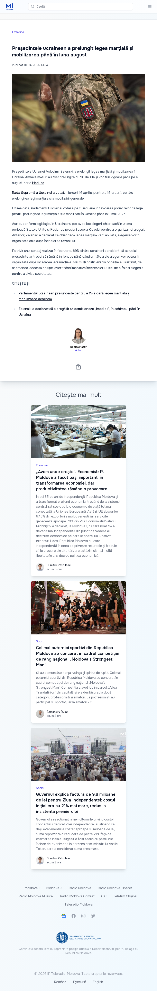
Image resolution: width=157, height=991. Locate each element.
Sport (40, 641)
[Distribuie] (78, 366)
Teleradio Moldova (78, 904)
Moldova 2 (54, 888)
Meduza (38, 183)
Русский (79, 982)
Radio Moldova (80, 888)
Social (40, 788)
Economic (42, 465)
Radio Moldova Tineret (115, 888)
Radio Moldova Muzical (36, 896)
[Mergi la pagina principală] (9, 6)
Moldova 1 (32, 888)
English (98, 982)
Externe (18, 32)
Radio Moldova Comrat (77, 896)
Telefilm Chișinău (125, 896)
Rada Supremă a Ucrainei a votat (38, 193)
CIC (104, 896)
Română (60, 982)
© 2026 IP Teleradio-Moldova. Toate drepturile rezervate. (78, 974)
